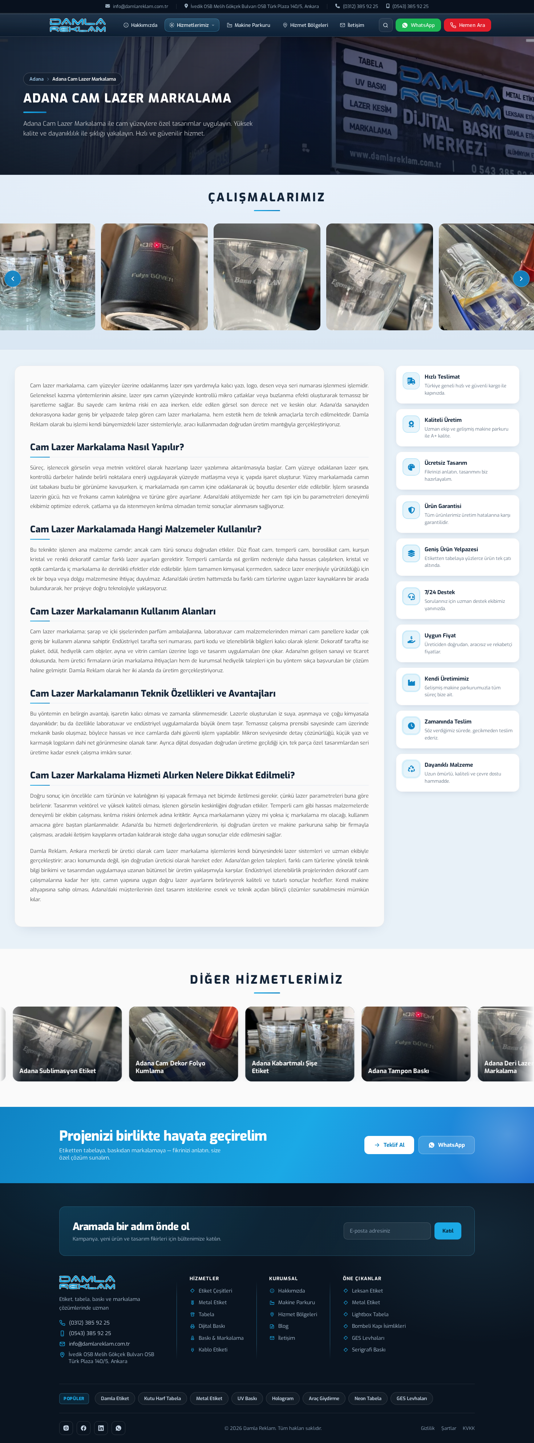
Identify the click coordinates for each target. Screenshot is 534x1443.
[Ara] (386, 25)
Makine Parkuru (252, 25)
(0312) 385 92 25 (360, 6)
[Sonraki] (521, 278)
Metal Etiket (209, 1398)
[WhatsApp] (118, 1428)
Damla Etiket (115, 1398)
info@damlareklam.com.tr (140, 6)
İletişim (356, 25)
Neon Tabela (368, 1398)
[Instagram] (66, 1428)
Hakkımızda (144, 25)
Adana (36, 79)
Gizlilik (428, 1428)
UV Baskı (247, 1398)
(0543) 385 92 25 (410, 6)
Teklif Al (394, 1145)
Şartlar (448, 1428)
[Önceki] (12, 278)
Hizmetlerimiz (193, 25)
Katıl (447, 1231)
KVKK (469, 1428)
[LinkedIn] (101, 1428)
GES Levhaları (412, 1398)
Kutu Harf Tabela (162, 1398)
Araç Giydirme (324, 1398)
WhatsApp (451, 1145)
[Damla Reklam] (78, 25)
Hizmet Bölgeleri (309, 25)
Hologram (283, 1398)
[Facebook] (83, 1428)
